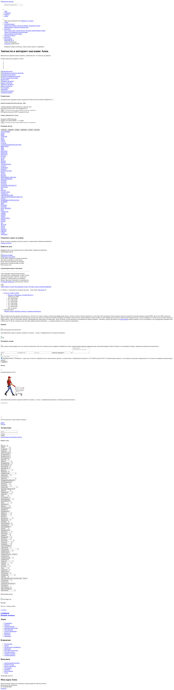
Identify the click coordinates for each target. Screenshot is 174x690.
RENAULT (4, 154)
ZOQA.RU (41, 290)
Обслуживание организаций (13, 34)
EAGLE (3, 198)
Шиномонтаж (8, 27)
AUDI (2, 133)
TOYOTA (4, 184)
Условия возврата (9, 655)
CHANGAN (4, 211)
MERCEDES (5, 146)
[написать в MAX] (1, 337)
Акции (6, 32)
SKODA (3, 161)
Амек (2, 286)
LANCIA (3, 143)
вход (2, 435)
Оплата (26, 286)
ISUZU (3, 172)
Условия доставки (9, 653)
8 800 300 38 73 (9, 40)
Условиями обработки (7, 281)
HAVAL (3, 221)
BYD (2, 210)
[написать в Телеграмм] (3, 337)
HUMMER (4, 202)
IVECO (3, 141)
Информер (48, 286)
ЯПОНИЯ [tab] (10, 130)
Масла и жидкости (10, 666)
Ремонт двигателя (17, 25)
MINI (2, 148)
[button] (3, 79)
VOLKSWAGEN (6, 164)
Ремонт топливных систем (32, 25)
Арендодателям (23, 32)
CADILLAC (4, 193)
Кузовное (7, 669)
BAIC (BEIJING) (6, 208)
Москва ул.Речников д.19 (16, 295)
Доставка (31, 286)
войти (2, 422)
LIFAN (3, 228)
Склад (6, 673)
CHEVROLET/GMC (7, 195)
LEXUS (3, 174)
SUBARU (4, 180)
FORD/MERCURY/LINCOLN (10, 200)
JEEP (2, 203)
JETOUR (3, 224)
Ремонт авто (8, 25)
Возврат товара (40, 30)
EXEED (3, 215)
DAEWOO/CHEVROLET (9, 185)
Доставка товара (30, 30)
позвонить (7, 43)
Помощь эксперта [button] (9, 35)
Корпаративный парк (11, 628)
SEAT (2, 159)
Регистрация (8, 39)
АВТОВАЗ (4, 234)
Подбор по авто (9, 664)
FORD (3, 140)
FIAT (2, 138)
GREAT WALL (5, 218)
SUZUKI (3, 182)
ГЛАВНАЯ (5, 613)
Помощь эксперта (8, 615)
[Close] (1, 328)
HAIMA (3, 219)
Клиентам (7, 29)
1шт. (2, 122)
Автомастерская (9, 24)
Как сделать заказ (9, 30)
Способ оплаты (20, 30)
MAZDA (3, 175)
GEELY (3, 216)
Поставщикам (13, 32)
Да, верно (30, 21)
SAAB (3, 157)
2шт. (2, 110)
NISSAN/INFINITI (6, 179)
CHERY (3, 213)
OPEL (2, 149)
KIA (2, 188)
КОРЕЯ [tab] (17, 130)
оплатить (3, 688)
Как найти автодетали (11, 650)
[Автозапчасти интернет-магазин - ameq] (3, 424)
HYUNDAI (4, 187)
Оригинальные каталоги (12, 663)
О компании (8, 623)
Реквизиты (37, 311)
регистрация (4, 437)
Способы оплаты (9, 652)
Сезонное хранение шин (20, 27)
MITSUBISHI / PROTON (8, 177)
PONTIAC (4, 205)
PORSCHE (4, 153)
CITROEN (4, 136)
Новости (7, 286)
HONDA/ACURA (6, 171)
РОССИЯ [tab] (36, 130)
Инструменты (8, 671)
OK (2, 285)
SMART (3, 162)
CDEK (6, 22)
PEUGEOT (4, 151)
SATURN (4, 206)
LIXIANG (4, 229)
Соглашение (30, 311)
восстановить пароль (15, 437)
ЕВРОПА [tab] (3, 130)
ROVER (3, 156)
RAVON (3, 190)
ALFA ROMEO (5, 131)
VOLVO (3, 166)
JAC (2, 223)
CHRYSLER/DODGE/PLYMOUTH (11, 197)
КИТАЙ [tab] (30, 130)
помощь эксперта (6, 243)
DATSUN (4, 169)
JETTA (3, 226)
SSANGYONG (5, 192)
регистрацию (124, 319)
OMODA (3, 231)
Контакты (7, 37)
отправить (4, 361)
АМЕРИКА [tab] (24, 130)
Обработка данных (20, 311)
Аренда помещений (10, 631)
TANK (3, 233)
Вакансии (7, 633)
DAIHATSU (4, 167)
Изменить (24, 21)
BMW (2, 135)
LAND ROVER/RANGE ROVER (11, 144)
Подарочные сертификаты (12, 647)
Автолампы (8, 668)
